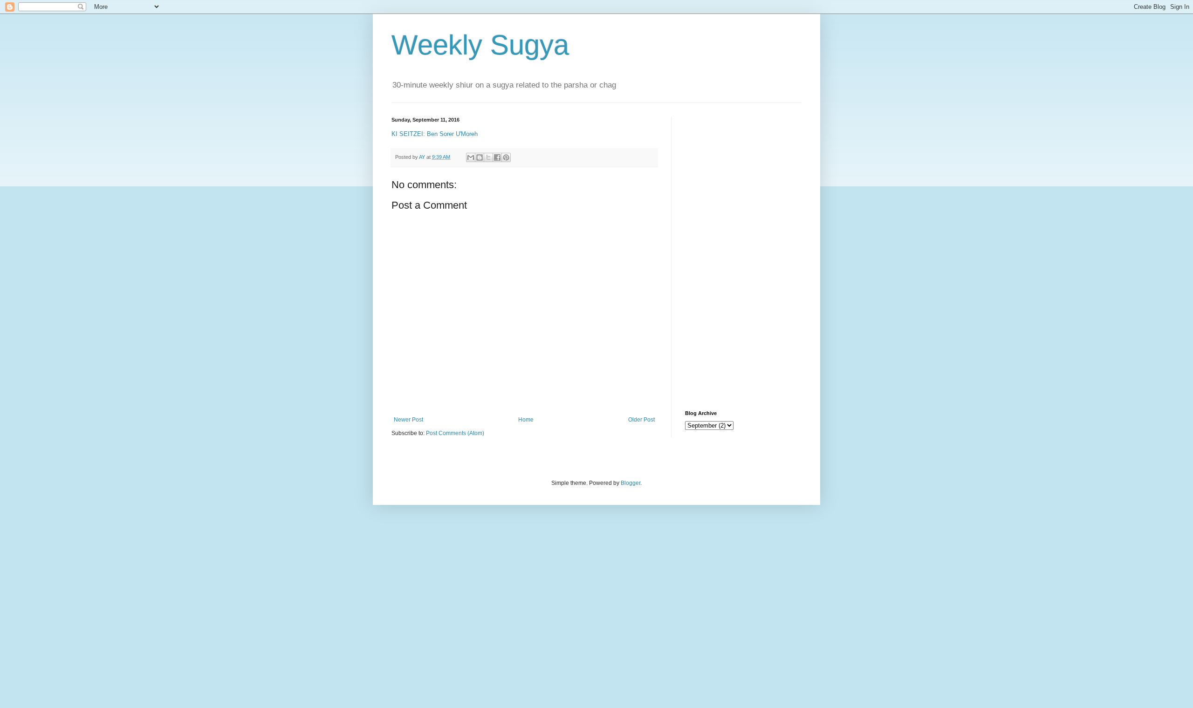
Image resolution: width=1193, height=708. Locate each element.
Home (526, 419)
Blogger (630, 483)
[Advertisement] (743, 256)
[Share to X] (488, 157)
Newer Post (408, 419)
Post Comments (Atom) (455, 433)
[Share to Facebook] (497, 157)
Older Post (641, 419)
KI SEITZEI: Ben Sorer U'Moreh (434, 133)
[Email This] (470, 157)
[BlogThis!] (479, 157)
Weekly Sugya (480, 45)
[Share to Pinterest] (506, 157)
